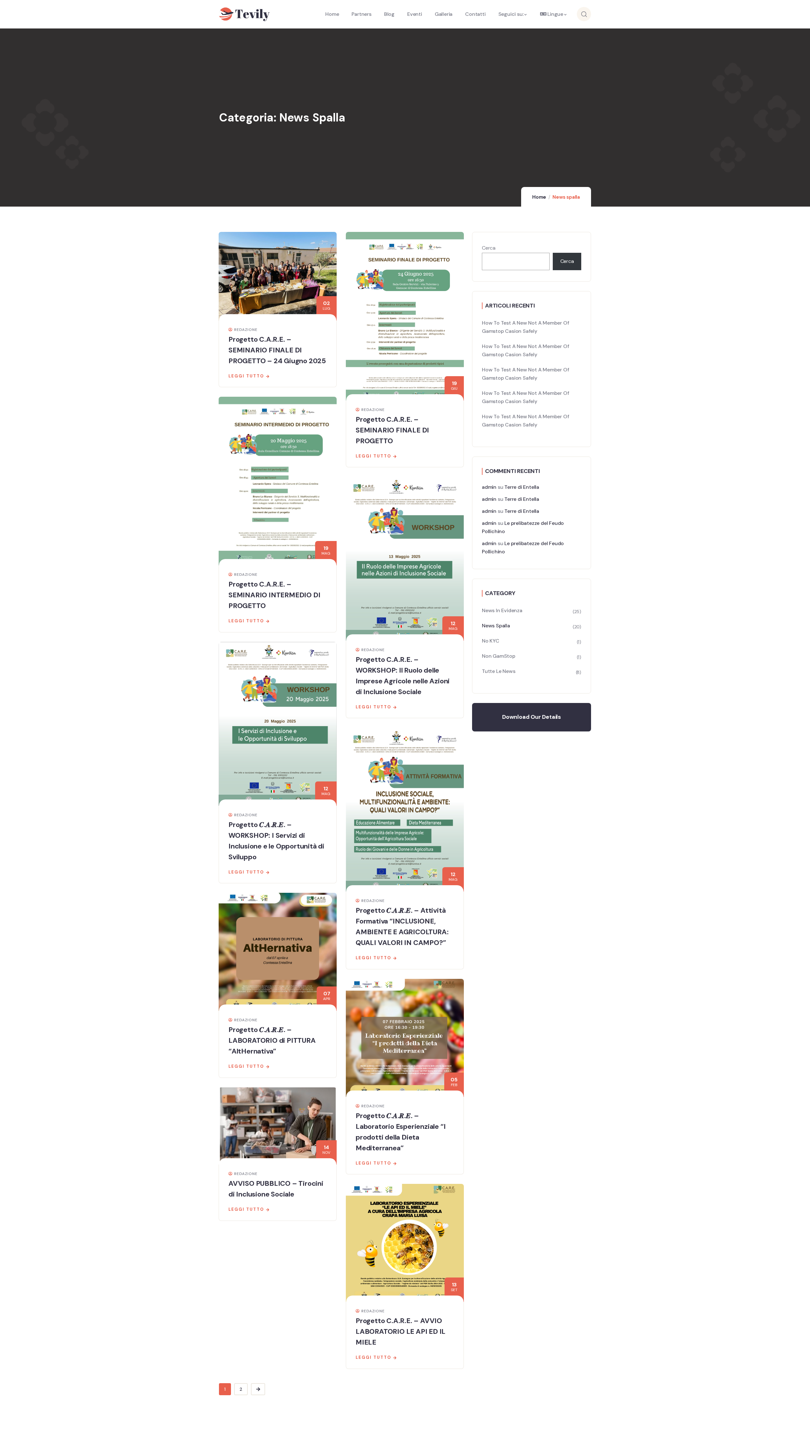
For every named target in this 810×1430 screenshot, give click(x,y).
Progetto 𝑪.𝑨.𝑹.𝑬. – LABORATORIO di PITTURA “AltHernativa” (272, 1040)
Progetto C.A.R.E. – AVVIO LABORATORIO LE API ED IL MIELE (401, 1331)
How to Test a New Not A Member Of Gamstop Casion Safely (525, 327)
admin (489, 487)
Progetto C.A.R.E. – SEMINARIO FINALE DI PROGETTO (392, 430)
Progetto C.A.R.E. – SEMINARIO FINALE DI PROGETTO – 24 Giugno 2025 (277, 350)
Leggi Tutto (246, 376)
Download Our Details (531, 717)
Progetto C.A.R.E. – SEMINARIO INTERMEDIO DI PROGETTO (274, 595)
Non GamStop (498, 656)
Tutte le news (498, 671)
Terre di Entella (521, 487)
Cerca (488, 248)
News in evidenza (502, 610)
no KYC (490, 640)
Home (539, 197)
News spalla (496, 625)
